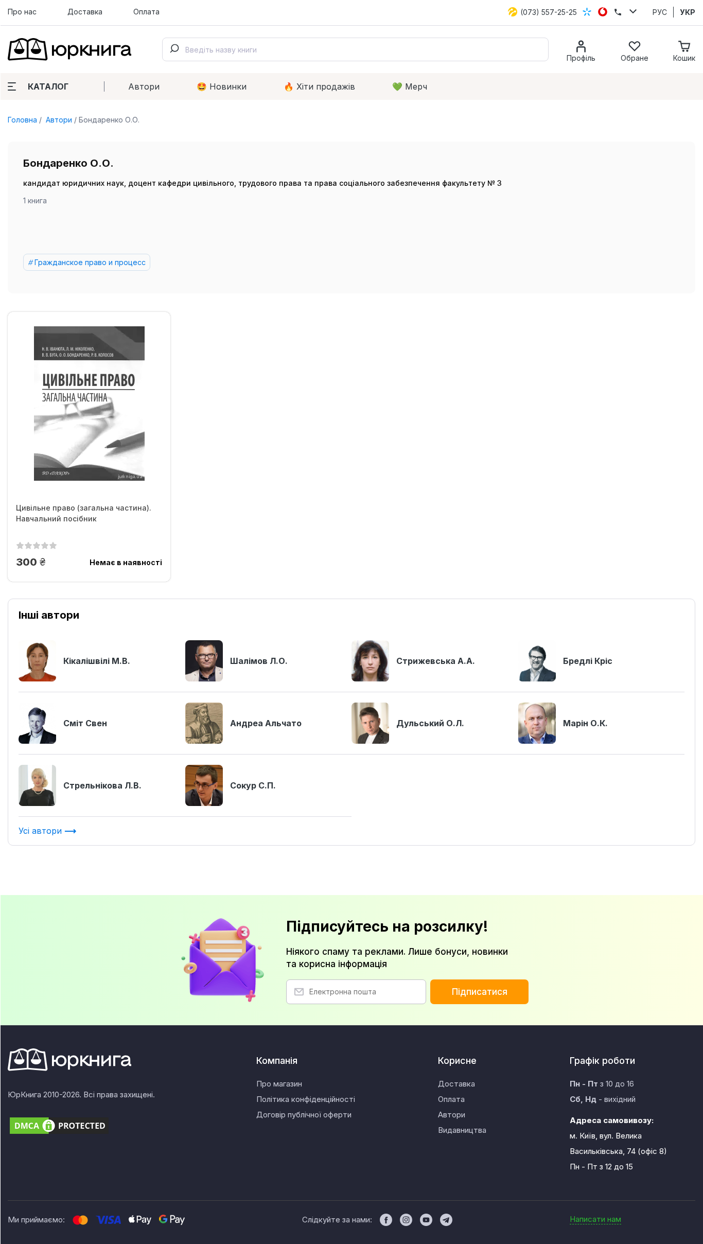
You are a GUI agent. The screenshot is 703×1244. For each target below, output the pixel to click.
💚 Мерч (409, 86)
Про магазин (279, 1084)
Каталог (48, 86)
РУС (660, 12)
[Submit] (174, 49)
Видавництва (462, 1130)
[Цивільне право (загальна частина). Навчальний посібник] (89, 403)
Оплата (146, 11)
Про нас (22, 11)
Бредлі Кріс (587, 661)
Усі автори (41, 831)
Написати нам (595, 1219)
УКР (687, 12)
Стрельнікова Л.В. (102, 785)
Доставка (84, 11)
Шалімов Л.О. (259, 661)
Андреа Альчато (266, 723)
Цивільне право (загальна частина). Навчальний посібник (83, 513)
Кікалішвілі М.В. (96, 661)
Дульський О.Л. (430, 723)
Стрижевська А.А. (435, 661)
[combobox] (355, 49)
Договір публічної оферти (303, 1114)
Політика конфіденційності (305, 1099)
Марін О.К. (585, 723)
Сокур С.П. (253, 785)
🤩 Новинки (222, 86)
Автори (144, 86)
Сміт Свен (85, 723)
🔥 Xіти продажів (319, 86)
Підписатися (479, 992)
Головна (22, 119)
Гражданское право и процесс (90, 262)
